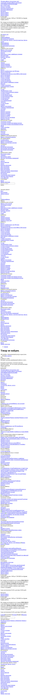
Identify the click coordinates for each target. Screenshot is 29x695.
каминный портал (5, 172)
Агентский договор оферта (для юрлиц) (11, 2)
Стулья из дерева (5, 93)
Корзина (3, 392)
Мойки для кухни (5, 182)
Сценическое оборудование (8, 175)
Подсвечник (4, 173)
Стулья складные (5, 97)
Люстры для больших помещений (9, 158)
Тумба (2, 59)
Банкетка (3, 131)
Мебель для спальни (6, 106)
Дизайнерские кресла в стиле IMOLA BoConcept (13, 74)
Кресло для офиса (5, 76)
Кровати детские (5, 118)
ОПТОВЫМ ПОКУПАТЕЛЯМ (9, 4)
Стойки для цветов (6, 85)
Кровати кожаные (5, 113)
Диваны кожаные (5, 64)
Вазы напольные (5, 168)
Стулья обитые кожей (6, 95)
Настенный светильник (7, 149)
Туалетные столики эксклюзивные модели (12, 124)
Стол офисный (4, 177)
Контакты (3, 11)
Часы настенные (5, 166)
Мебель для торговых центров (9, 142)
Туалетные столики (6, 121)
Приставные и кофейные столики (9, 82)
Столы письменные (6, 81)
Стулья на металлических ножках (9, 92)
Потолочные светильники (7, 148)
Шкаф (2, 125)
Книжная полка (5, 134)
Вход (2, 191)
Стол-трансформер (6, 455)
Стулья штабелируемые (7, 96)
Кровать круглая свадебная (8, 117)
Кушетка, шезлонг (5, 57)
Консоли (3, 83)
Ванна (2, 180)
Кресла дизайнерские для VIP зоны (10, 71)
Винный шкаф (4, 55)
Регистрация (4, 192)
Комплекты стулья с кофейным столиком (11, 54)
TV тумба (3, 58)
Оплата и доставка (5, 7)
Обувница (3, 128)
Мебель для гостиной (6, 50)
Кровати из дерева (5, 114)
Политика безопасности (7, 8)
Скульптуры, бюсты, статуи (8, 385)
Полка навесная (5, 162)
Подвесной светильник (7, 147)
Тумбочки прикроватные (7, 107)
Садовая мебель (5, 140)
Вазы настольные (5, 169)
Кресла (2, 69)
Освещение (11, 297)
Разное (7, 318)
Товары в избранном (15, 620)
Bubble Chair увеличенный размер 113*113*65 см (15, 438)
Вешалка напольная (6, 165)
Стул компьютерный (6, 100)
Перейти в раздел (5, 412)
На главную (8, 355)
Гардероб (3, 109)
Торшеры (3, 155)
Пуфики (3, 104)
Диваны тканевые (5, 65)
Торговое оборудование (7, 176)
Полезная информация (7, 9)
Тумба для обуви (5, 127)
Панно (2, 163)
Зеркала (3, 161)
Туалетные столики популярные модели (11, 123)
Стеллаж (3, 133)
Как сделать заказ (5, 5)
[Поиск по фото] (2, 187)
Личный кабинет (5, 393)
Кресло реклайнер (5, 75)
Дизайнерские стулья (6, 90)
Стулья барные (4, 99)
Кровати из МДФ (5, 116)
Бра (1, 151)
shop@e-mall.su (5, 12)
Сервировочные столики (7, 86)
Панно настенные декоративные (9, 170)
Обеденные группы (6, 51)
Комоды (3, 52)
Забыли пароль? (5, 193)
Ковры (7, 317)
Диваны (3, 62)
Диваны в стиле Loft (6, 67)
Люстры (3, 145)
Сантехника (11, 340)
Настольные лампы (6, 156)
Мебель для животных (6, 141)
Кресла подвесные (5, 72)
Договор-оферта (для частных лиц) (10, 1)
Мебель (8, 199)
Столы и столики (5, 78)
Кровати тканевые (5, 111)
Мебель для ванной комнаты (8, 137)
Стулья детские (5, 103)
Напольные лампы (5, 154)
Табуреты (3, 102)
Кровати (3, 110)
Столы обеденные (5, 79)
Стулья (2, 89)
